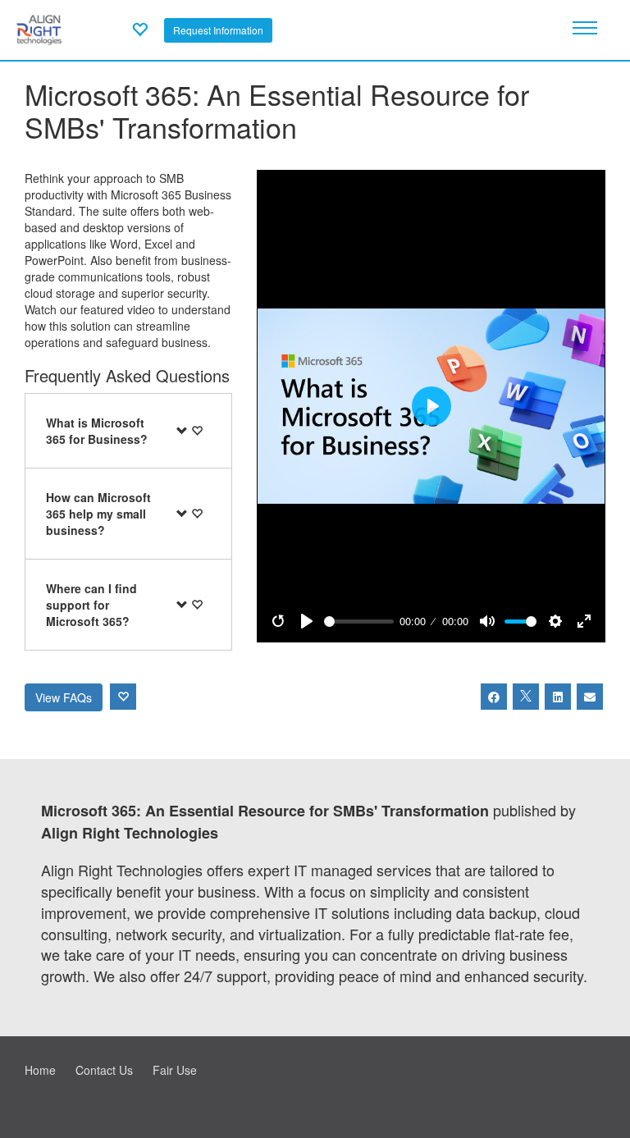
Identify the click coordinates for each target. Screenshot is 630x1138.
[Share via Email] (590, 696)
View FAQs (63, 697)
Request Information (218, 30)
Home (40, 1070)
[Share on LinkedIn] (558, 696)
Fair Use (175, 1070)
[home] (39, 28)
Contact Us (104, 1070)
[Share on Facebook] (494, 696)
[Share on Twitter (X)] (526, 696)
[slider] (359, 621)
